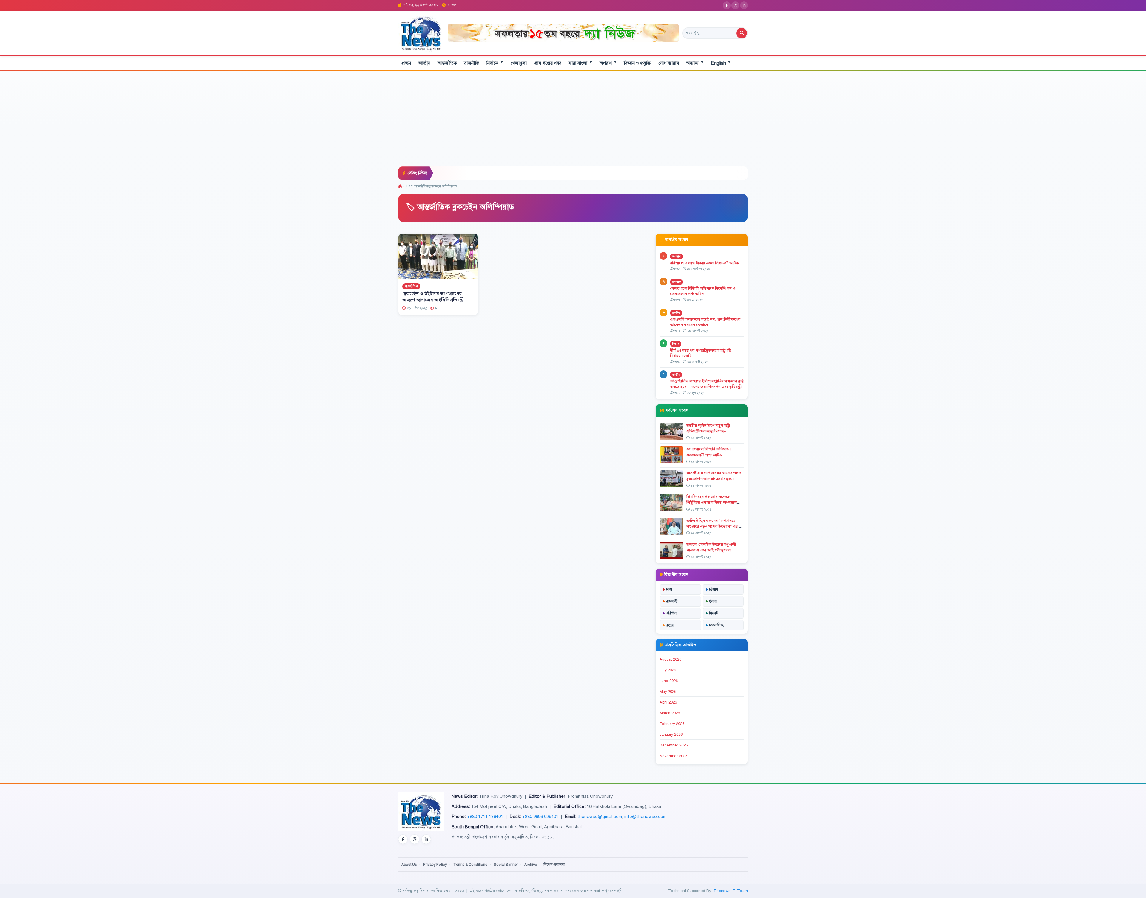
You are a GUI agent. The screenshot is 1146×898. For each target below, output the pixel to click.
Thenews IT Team (731, 890)
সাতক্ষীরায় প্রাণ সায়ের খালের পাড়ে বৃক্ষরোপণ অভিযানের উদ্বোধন (713, 476)
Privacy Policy (435, 864)
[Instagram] (735, 5)
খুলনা (713, 601)
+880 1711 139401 (485, 816)
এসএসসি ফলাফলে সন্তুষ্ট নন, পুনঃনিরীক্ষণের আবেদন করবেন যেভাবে (705, 322)
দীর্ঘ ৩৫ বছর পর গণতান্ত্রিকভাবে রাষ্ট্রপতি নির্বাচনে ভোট (700, 353)
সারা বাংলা (580, 63)
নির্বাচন (494, 63)
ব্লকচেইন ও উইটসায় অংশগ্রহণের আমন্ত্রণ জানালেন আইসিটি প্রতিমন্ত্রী (432, 296)
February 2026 (672, 723)
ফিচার (675, 344)
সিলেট (713, 613)
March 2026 (670, 713)
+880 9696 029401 (540, 816)
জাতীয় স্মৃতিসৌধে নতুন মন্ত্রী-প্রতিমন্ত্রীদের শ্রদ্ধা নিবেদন (708, 428)
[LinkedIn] (744, 5)
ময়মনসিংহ (716, 625)
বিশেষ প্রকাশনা (554, 864)
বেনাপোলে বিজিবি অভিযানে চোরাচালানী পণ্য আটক (708, 452)
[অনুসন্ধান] (741, 33)
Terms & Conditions (470, 864)
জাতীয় (424, 63)
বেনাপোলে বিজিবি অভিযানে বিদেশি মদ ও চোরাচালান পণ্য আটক (703, 291)
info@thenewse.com (645, 816)
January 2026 (671, 734)
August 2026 (670, 659)
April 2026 (668, 702)
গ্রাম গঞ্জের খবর (547, 63)
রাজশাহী (671, 601)
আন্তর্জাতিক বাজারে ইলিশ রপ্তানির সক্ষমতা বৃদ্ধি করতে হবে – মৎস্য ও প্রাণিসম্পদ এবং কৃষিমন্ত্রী (707, 384)
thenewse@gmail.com (599, 816)
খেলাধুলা (519, 63)
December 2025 (674, 745)
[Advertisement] (573, 121)
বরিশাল (671, 613)
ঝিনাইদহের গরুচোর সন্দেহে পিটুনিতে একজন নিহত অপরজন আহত (711, 502)
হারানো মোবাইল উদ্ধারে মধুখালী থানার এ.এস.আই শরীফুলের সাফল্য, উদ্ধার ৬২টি (711, 550)
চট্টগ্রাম (713, 589)
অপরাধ (608, 63)
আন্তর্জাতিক (447, 63)
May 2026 (668, 691)
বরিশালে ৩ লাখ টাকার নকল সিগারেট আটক (704, 263)
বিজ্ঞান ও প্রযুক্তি (637, 63)
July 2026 (668, 670)
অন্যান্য (695, 63)
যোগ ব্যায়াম (668, 63)
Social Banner (506, 864)
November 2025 (673, 756)
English (721, 63)
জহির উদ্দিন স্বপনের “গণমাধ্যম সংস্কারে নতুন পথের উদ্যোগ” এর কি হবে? (714, 526)
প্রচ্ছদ (406, 63)
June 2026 (669, 680)
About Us (409, 864)
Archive (530, 864)
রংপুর (670, 625)
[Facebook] (727, 5)
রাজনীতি (471, 63)
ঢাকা (669, 589)
